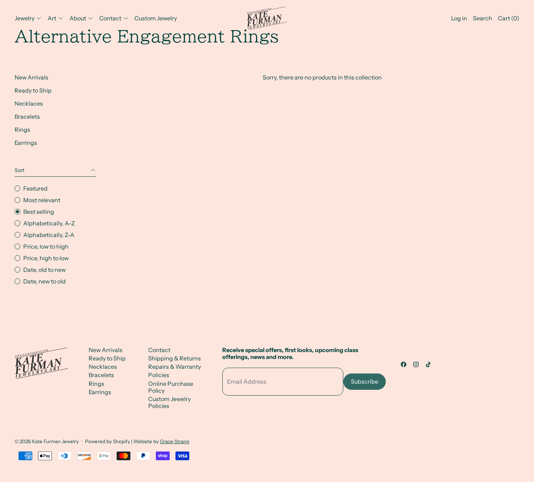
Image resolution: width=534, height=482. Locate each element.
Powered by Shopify (107, 441)
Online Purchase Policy (170, 387)
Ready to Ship (33, 90)
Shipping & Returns (174, 358)
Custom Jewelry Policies (169, 402)
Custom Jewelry (155, 18)
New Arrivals (31, 77)
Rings (22, 129)
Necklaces (29, 103)
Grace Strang (174, 441)
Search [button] (482, 18)
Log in (459, 18)
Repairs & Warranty (174, 366)
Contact (159, 350)
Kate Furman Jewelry (55, 441)
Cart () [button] (508, 18)
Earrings (26, 142)
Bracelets (27, 116)
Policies (158, 375)
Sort (19, 170)
